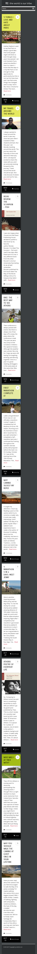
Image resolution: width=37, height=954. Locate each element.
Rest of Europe (15, 380)
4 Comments (8, 743)
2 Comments (8, 374)
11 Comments (8, 553)
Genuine (17, 289)
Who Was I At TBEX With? (9, 760)
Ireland (17, 835)
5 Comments (8, 95)
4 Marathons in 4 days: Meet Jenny (9, 572)
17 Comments (8, 183)
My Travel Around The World (9, 111)
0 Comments (8, 284)
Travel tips (16, 100)
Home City (16, 472)
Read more (7, 91)
